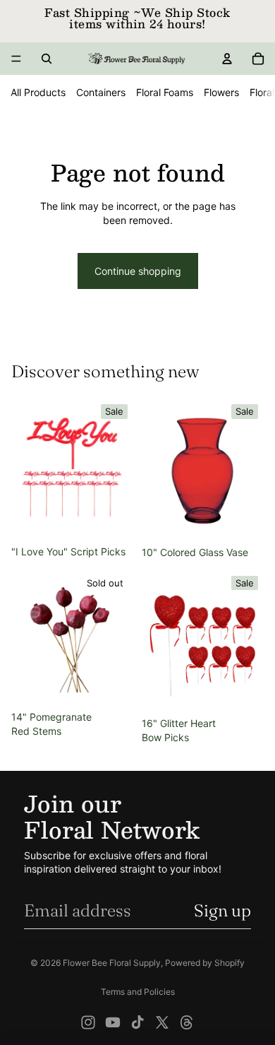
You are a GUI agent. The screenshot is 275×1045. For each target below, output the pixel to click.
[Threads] (186, 1022)
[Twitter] (162, 1022)
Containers (101, 92)
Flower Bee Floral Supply (112, 962)
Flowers (221, 92)
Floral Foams (164, 92)
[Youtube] (112, 1022)
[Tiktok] (137, 1022)
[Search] (46, 58)
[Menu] (16, 58)
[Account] (227, 58)
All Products (38, 92)
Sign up (222, 910)
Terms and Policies (138, 991)
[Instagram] (88, 1022)
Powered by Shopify (205, 962)
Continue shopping (137, 271)
